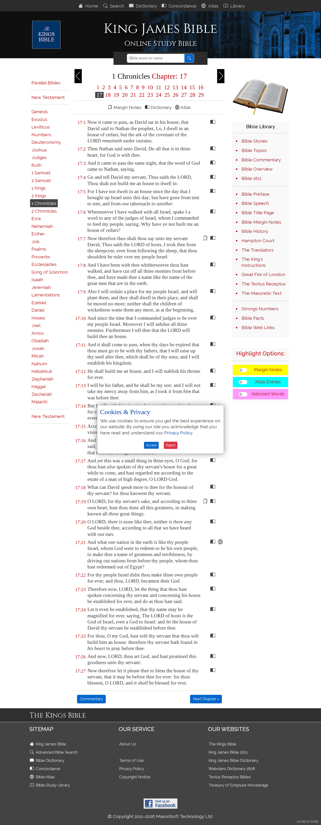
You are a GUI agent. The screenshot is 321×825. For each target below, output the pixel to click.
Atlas (213, 5)
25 (167, 95)
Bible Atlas (44, 776)
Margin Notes (268, 369)
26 (175, 95)
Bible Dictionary (49, 760)
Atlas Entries (268, 381)
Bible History (255, 231)
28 (192, 95)
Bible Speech (255, 203)
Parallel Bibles (45, 82)
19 (116, 95)
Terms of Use (131, 760)
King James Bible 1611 (228, 752)
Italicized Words (268, 393)
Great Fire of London (263, 274)
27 (184, 95)
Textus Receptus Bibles (229, 776)
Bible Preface (255, 194)
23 (150, 95)
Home (91, 5)
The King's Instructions (253, 262)
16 (200, 87)
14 (184, 87)
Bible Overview (257, 168)
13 (175, 87)
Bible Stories (255, 141)
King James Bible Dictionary (233, 760)
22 (141, 95)
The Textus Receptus (264, 283)
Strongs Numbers (260, 308)
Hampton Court (258, 240)
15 (192, 87)
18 (108, 95)
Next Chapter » (206, 699)
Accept (151, 445)
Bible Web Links (258, 327)
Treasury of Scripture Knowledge (238, 785)
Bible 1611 (252, 178)
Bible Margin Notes (261, 222)
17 (99, 95)
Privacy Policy (131, 768)
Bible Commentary (261, 159)
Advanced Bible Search (56, 752)
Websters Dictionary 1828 (231, 768)
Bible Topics (254, 150)
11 (158, 87)
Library (237, 5)
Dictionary (145, 5)
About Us (127, 744)
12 (167, 87)
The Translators (258, 250)
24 (158, 95)
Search (116, 5)
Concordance (182, 5)
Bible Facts (253, 318)
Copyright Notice (134, 776)
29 (200, 95)
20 (125, 95)
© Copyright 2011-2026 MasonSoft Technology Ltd (160, 816)
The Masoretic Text (262, 293)
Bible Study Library (52, 785)
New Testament (48, 97)
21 (133, 95)
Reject (170, 445)
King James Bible (50, 744)
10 (150, 87)
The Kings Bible (222, 744)
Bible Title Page (258, 212)
